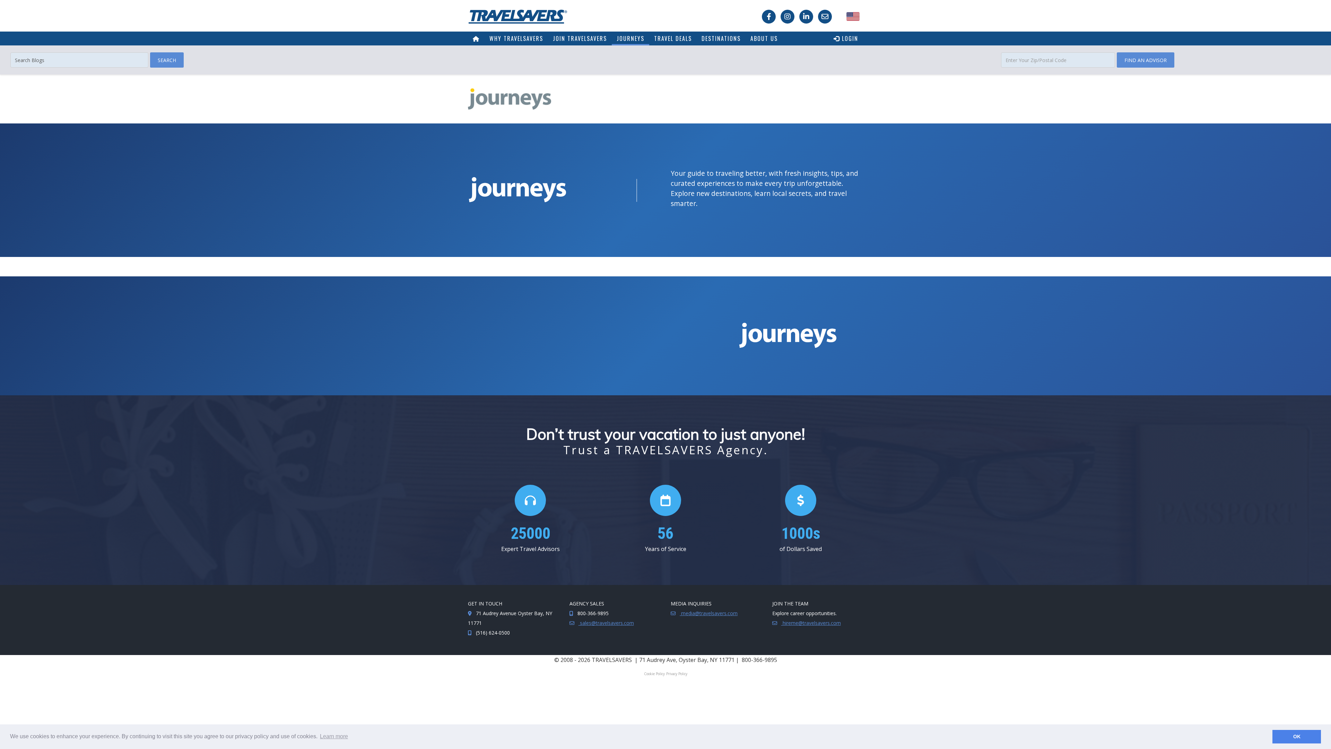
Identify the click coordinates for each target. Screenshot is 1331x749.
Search (167, 60)
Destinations (721, 38)
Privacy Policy (676, 673)
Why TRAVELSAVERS (516, 38)
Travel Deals (673, 38)
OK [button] (1296, 736)
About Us (764, 38)
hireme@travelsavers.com (811, 623)
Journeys (630, 38)
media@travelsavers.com (709, 613)
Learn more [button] (334, 736)
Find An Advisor (1145, 60)
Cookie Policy (654, 673)
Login (849, 38)
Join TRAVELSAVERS (580, 38)
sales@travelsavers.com (606, 623)
